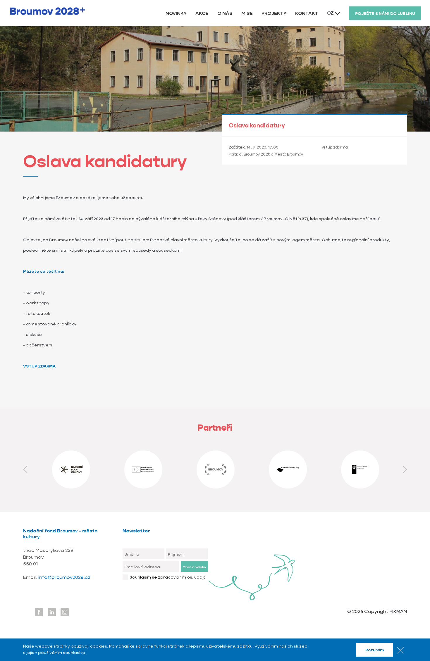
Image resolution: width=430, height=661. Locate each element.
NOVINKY (176, 13)
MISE (247, 13)
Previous (25, 469)
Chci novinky (194, 567)
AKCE (202, 13)
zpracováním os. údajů (182, 577)
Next (405, 469)
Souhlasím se (168, 577)
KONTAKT (306, 13)
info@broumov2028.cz (64, 577)
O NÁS (225, 13)
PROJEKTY (274, 13)
